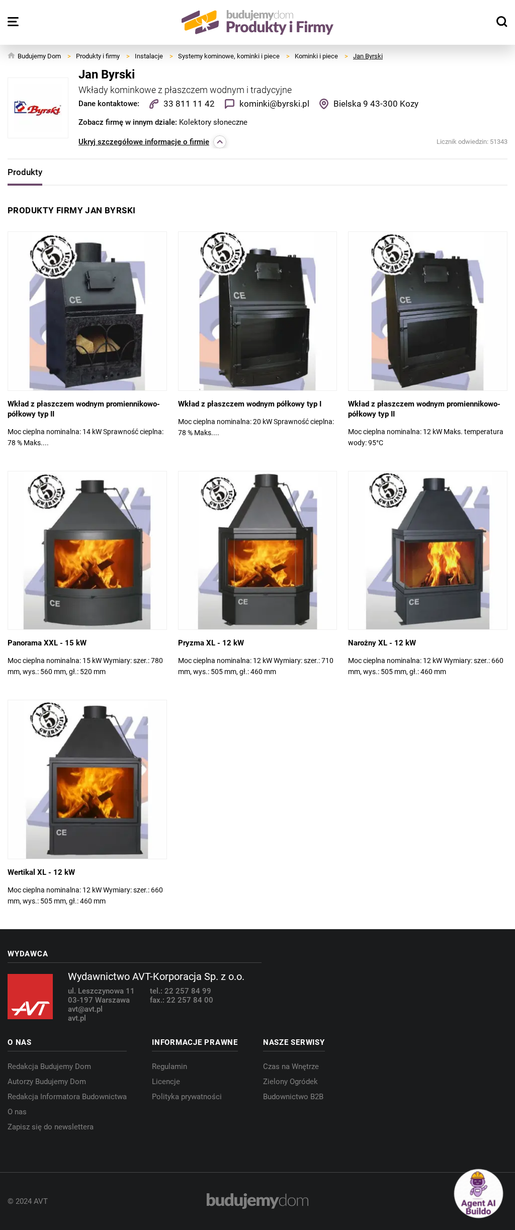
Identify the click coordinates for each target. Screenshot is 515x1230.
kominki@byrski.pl (274, 104)
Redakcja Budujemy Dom (49, 1066)
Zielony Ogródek (290, 1081)
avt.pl (77, 1018)
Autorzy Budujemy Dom (47, 1081)
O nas (17, 1111)
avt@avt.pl (85, 1009)
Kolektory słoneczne (213, 122)
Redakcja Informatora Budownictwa (67, 1096)
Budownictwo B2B (293, 1096)
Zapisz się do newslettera (51, 1126)
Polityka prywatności (187, 1096)
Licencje (166, 1081)
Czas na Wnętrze (291, 1066)
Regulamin (169, 1066)
